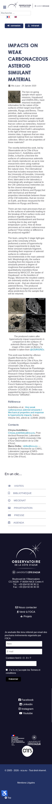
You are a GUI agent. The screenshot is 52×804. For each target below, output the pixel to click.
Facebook (27, 699)
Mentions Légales (26, 783)
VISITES (19, 485)
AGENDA (18, 522)
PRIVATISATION (23, 508)
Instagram (27, 708)
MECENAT (20, 500)
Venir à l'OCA (27, 611)
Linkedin (27, 704)
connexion (16, 26)
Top (9, 798)
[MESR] (18, 740)
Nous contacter (28, 607)
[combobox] (15, 13)
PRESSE (19, 515)
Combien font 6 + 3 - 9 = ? (18, 658)
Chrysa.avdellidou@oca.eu (21, 433)
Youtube (28, 713)
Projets (28, 616)
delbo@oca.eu (30, 446)
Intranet (35, 26)
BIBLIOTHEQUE (22, 493)
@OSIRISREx (37, 349)
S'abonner (13, 679)
